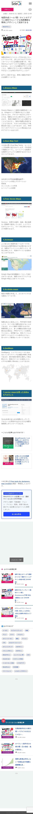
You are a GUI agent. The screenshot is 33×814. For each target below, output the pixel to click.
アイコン (24, 638)
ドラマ (12, 634)
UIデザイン (19, 650)
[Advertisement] (16, 539)
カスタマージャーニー (15, 642)
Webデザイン (6, 26)
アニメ (5, 634)
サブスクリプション (16, 630)
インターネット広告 (8, 663)
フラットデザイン (8, 650)
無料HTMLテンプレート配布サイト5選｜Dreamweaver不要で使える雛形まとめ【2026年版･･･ (23, 595)
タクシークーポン (8, 638)
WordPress (6, 667)
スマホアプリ (20, 663)
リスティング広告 (18, 659)
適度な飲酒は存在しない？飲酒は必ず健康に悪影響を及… (23, 762)
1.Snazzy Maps (10, 88)
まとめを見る (16, 514)
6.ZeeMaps (8, 348)
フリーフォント (7, 671)
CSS (28, 655)
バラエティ (20, 634)
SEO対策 (15, 667)
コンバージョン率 (19, 655)
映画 (27, 630)
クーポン (5, 630)
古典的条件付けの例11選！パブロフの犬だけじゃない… (23, 731)
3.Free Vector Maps (12, 199)
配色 (17, 638)
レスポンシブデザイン (21, 671)
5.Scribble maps (10, 289)
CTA (4, 642)
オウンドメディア (8, 646)
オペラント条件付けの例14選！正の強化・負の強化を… (23, 746)
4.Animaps (8, 240)
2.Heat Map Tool (10, 141)
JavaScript (6, 659)
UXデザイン (19, 646)
